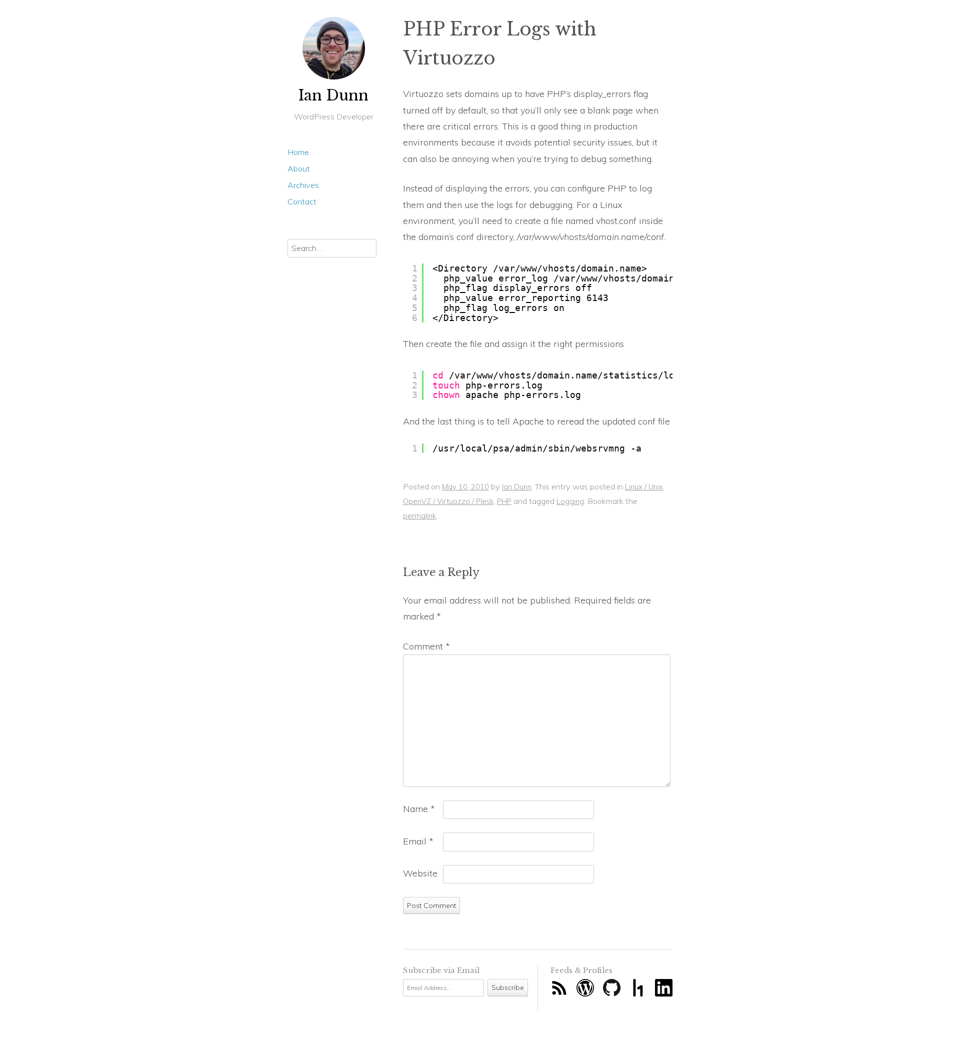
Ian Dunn (333, 95)
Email (418, 841)
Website (420, 873)
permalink (419, 515)
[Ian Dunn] (334, 48)
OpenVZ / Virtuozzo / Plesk (448, 501)
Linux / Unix (644, 487)
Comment (426, 646)
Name (419, 808)
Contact (302, 201)
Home (298, 152)
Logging (570, 501)
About (299, 169)
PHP (504, 501)
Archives (303, 185)
